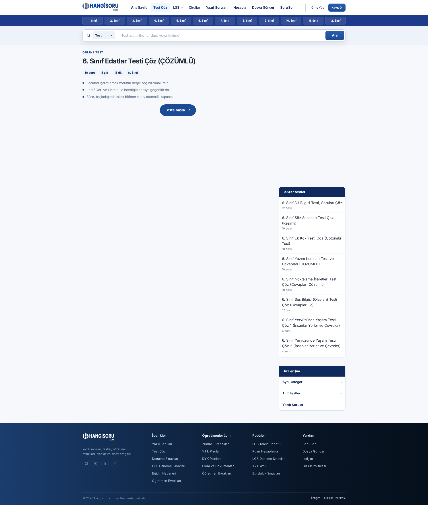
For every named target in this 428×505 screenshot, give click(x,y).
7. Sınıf (225, 20)
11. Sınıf (313, 20)
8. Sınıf (247, 20)
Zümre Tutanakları (215, 444)
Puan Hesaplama (265, 451)
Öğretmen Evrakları (166, 481)
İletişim (307, 458)
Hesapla (239, 8)
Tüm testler (291, 393)
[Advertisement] (178, 151)
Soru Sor (287, 8)
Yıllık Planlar (211, 451)
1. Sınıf (92, 20)
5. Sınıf (181, 20)
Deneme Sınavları (165, 458)
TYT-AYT (259, 466)
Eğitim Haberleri (164, 473)
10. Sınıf (291, 20)
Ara (335, 35)
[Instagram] (86, 463)
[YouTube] (95, 463)
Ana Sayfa (139, 8)
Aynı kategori (292, 382)
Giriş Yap (317, 7)
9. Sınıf (269, 20)
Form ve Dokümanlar (218, 466)
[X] (105, 463)
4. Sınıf (159, 20)
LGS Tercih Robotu (266, 444)
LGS (176, 8)
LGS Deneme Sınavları (168, 466)
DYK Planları (211, 458)
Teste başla (175, 110)
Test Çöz (160, 8)
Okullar (194, 8)
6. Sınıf (203, 20)
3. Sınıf (137, 20)
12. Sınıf (335, 20)
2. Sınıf (114, 20)
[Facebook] (114, 463)
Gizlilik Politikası (314, 466)
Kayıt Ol (336, 7)
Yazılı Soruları (217, 8)
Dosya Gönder (263, 8)
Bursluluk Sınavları (266, 473)
